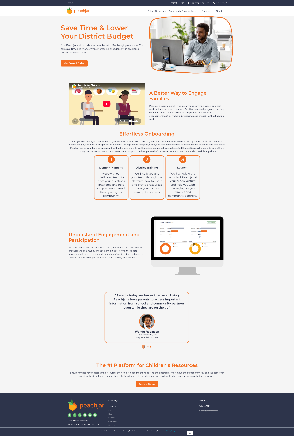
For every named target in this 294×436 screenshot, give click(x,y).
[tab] (147, 346)
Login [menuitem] (182, 3)
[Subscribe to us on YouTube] (90, 415)
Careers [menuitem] (111, 418)
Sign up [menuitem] (174, 3)
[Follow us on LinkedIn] (85, 415)
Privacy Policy (170, 431)
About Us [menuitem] (112, 407)
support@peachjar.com (208, 411)
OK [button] (190, 433)
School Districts (156, 11)
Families (206, 11)
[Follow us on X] (74, 415)
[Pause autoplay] (143, 346)
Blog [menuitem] (110, 414)
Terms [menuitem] (70, 420)
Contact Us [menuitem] (112, 421)
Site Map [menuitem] (112, 425)
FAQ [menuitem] (110, 410)
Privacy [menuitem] (76, 420)
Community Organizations (183, 11)
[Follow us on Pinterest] (95, 415)
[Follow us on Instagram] (80, 415)
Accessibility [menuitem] (84, 420)
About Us (221, 11)
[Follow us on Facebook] (69, 415)
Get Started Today (74, 63)
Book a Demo (147, 384)
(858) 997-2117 (205, 406)
